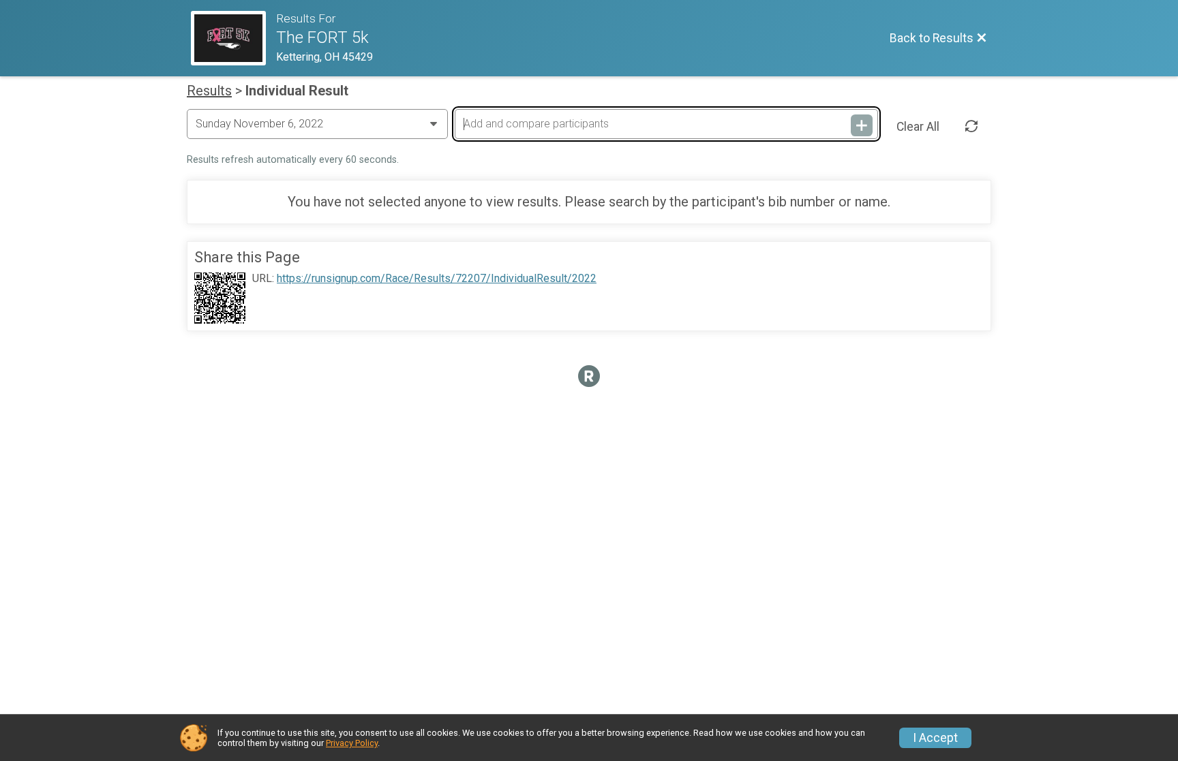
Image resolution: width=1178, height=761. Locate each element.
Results (209, 90)
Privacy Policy (352, 743)
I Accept (935, 738)
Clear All (917, 127)
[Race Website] (233, 38)
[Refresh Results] (971, 126)
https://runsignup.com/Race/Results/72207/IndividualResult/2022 (436, 279)
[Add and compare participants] (862, 125)
